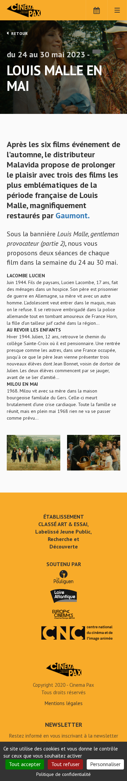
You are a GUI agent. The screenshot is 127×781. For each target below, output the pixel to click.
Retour (19, 33)
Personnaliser (105, 764)
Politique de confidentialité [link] (63, 774)
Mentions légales (64, 703)
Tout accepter (25, 764)
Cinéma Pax (35, 10)
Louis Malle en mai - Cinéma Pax (63, 669)
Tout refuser (65, 764)
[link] (73, 215)
